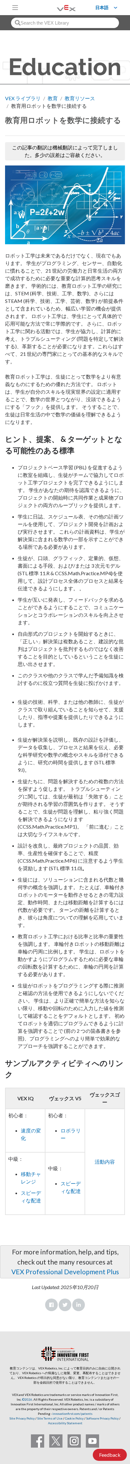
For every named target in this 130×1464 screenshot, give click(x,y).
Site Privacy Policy (22, 1418)
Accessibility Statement (65, 1423)
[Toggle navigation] (15, 8)
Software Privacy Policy (102, 1418)
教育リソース (80, 98)
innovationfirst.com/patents (72, 1413)
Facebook (51, 1305)
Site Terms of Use (49, 1418)
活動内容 (105, 1162)
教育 (53, 98)
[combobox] (65, 23)
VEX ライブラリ (23, 98)
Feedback (110, 1455)
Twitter (65, 1305)
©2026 (27, 1399)
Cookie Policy (74, 1418)
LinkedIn (78, 1305)
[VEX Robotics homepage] (58, 7)
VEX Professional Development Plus (65, 1272)
